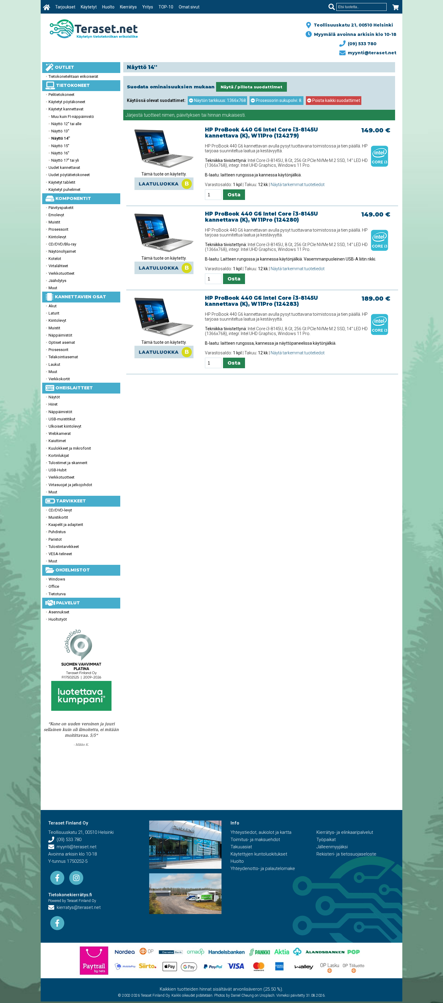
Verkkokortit (59, 379)
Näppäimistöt (60, 335)
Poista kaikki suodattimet (335, 100)
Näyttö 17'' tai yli (65, 160)
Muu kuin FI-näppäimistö (72, 116)
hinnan (214, 115)
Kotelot (55, 258)
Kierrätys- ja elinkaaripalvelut (344, 832)
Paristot (55, 539)
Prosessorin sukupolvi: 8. (278, 100)
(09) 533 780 (360, 43)
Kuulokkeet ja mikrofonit (70, 448)
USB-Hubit (58, 470)
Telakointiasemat (63, 357)
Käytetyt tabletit (62, 182)
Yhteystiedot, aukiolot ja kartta (261, 832)
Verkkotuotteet (61, 273)
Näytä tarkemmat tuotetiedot (298, 184)
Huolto (108, 7)
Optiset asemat (62, 342)
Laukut (54, 364)
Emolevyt (56, 215)
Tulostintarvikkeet (64, 546)
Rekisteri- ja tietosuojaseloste (346, 854)
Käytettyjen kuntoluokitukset (259, 854)
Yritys (147, 7)
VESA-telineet (60, 554)
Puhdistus (57, 532)
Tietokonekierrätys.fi (70, 894)
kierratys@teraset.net (77, 907)
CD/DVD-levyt (60, 510)
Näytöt (54, 397)
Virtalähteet (58, 266)
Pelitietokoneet (61, 94)
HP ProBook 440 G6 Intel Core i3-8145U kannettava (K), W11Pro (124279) (261, 133)
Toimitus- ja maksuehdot (255, 839)
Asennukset (59, 612)
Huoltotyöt (58, 619)
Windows (57, 579)
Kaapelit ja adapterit (66, 524)
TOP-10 (166, 7)
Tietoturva (57, 594)
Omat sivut (189, 7)
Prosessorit (58, 229)
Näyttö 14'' (60, 138)
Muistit (54, 222)
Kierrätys (128, 7)
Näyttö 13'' (60, 131)
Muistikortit (58, 517)
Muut (53, 288)
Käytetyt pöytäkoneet (67, 102)
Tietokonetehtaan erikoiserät (73, 76)
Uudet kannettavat (64, 167)
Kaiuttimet (57, 440)
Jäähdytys (57, 280)
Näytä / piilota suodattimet (251, 86)
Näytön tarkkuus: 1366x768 (219, 100)
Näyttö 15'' (60, 146)
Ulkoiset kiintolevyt (65, 426)
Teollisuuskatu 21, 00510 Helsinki (352, 25)
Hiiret (53, 404)
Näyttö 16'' (60, 153)
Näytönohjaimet (62, 251)
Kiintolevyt (57, 237)
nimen (168, 115)
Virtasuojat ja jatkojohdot (70, 485)
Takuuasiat (241, 847)
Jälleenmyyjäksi (332, 847)
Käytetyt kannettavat (66, 109)
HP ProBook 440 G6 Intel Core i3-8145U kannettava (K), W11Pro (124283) (261, 301)
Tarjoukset (65, 7)
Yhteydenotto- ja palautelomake (263, 868)
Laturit (54, 313)
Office (54, 586)
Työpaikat (326, 839)
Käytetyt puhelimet (64, 189)
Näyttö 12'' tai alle (66, 124)
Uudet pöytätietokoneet (69, 174)
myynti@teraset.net (370, 52)
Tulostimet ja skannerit (68, 462)
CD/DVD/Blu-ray (62, 244)
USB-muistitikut (62, 419)
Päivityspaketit (61, 207)
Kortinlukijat (59, 455)
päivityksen (188, 115)
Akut (53, 306)
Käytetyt (89, 7)
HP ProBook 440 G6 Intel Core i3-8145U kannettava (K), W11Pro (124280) (261, 217)
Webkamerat (60, 433)
